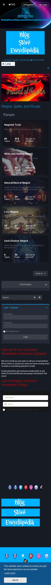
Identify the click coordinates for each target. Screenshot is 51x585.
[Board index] (25, 17)
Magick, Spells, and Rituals (21, 106)
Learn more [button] (9, 573)
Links (8, 64)
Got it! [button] (15, 580)
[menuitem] (12, 4)
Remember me (12, 331)
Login (5, 308)
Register (14, 308)
